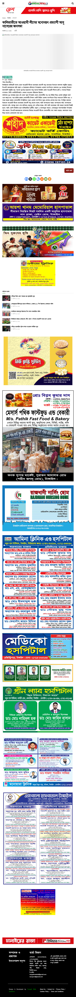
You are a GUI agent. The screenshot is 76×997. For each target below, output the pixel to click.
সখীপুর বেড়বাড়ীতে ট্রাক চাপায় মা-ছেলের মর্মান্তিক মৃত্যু (24, 327)
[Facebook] (26, 179)
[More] (49, 179)
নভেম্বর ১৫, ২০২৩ (6, 31)
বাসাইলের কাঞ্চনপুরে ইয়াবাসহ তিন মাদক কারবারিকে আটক (25, 311)
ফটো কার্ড (69, 170)
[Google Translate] (38, 179)
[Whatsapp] (34, 179)
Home (4, 18)
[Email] (46, 179)
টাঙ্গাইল (9, 18)
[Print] (42, 179)
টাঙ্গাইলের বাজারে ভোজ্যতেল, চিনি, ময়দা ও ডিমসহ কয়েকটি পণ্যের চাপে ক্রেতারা (31, 319)
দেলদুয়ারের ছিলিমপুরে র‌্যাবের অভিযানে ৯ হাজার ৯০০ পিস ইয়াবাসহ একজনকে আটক (32, 304)
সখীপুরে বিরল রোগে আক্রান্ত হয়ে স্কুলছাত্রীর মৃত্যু (23, 296)
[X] (30, 179)
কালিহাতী (14, 18)
